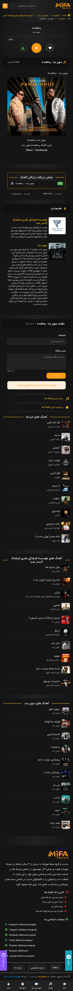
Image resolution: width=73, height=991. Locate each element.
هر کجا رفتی (53, 422)
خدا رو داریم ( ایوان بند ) (46, 580)
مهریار (57, 477)
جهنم (57, 656)
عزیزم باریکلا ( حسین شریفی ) (44, 618)
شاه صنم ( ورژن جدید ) (47, 536)
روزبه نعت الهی (53, 672)
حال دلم (55, 643)
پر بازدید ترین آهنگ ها (53, 407)
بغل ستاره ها (52, 567)
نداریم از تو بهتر (51, 681)
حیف (57, 810)
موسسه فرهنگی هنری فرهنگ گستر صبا (29, 221)
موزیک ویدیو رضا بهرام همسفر (50, 911)
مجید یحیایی (54, 426)
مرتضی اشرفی (54, 464)
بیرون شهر (54, 709)
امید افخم (55, 609)
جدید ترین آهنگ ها (54, 398)
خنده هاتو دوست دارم (48, 668)
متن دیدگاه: (60, 351)
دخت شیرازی (53, 523)
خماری (56, 605)
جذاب (57, 797)
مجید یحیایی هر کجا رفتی (52, 897)
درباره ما (18, 967)
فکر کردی (55, 473)
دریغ (57, 630)
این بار (56, 785)
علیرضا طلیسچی (53, 634)
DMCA (55, 967)
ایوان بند (56, 571)
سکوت (56, 498)
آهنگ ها (55, 15)
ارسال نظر (56, 375)
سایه (57, 435)
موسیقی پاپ (42, 15)
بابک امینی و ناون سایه (53, 902)
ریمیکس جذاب (52, 772)
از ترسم (56, 485)
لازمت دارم (54, 460)
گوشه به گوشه (52, 721)
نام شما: (62, 335)
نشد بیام (55, 823)
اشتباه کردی (53, 734)
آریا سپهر (56, 540)
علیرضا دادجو (54, 451)
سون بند (61, 18)
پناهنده (55, 747)
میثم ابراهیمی (53, 489)
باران (57, 592)
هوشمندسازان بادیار (12, 976)
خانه (65, 15)
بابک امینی (55, 439)
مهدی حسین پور (52, 528)
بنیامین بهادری (53, 659)
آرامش (56, 447)
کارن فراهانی (54, 502)
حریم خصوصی (37, 967)
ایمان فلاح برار (57, 906)
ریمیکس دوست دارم (49, 759)
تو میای (56, 511)
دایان (57, 515)
